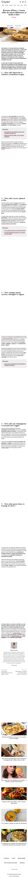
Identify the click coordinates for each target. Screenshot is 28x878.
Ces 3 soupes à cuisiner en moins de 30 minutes (14, 230)
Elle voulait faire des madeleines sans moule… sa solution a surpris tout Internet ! (14, 780)
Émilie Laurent (10, 25)
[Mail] (15, 665)
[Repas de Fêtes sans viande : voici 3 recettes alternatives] (14, 793)
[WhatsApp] (15, 21)
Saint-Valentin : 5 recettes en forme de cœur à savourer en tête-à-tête (21, 673)
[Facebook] (20, 2)
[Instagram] (23, 2)
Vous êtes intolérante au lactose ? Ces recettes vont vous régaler (14, 737)
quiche (16, 203)
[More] (18, 21)
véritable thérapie (17, 633)
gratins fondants (14, 117)
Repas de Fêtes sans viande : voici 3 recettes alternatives (14, 802)
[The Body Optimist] (5, 2)
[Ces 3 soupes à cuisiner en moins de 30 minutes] (14, 815)
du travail (5, 147)
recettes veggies (5, 447)
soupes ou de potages (8, 337)
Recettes (14, 17)
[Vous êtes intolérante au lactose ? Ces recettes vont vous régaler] (14, 729)
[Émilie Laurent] (14, 645)
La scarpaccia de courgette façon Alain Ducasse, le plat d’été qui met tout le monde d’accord (14, 844)
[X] (12, 21)
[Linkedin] (14, 665)
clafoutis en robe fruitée (15, 637)
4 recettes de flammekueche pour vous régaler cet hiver (6, 673)
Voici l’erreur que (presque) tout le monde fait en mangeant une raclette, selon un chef (14, 759)
